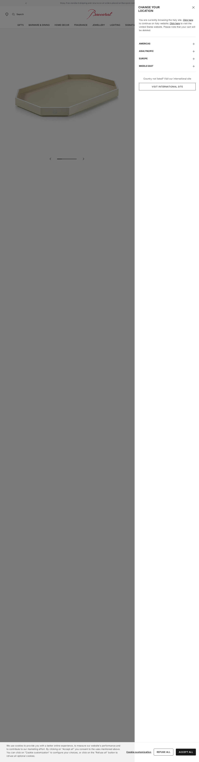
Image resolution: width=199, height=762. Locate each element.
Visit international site (167, 86)
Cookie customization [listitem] (138, 752)
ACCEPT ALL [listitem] (186, 752)
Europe (143, 58)
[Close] (193, 7)
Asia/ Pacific (146, 51)
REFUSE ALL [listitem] (163, 752)
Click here (188, 20)
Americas (144, 43)
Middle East (146, 66)
